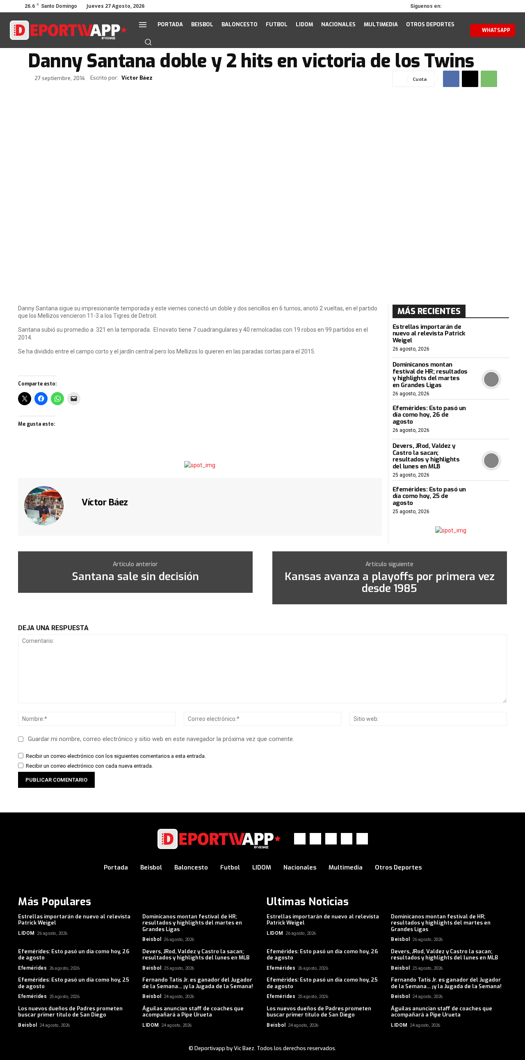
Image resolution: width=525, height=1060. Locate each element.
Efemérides (32, 968)
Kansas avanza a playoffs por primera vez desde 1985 (390, 582)
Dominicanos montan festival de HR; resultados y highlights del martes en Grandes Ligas (430, 374)
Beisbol (152, 939)
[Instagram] (466, 6)
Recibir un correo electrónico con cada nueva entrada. (89, 766)
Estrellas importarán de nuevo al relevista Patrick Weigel (429, 333)
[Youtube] (501, 6)
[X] (478, 6)
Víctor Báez (137, 78)
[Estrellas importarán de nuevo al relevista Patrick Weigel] (491, 338)
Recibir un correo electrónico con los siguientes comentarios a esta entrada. (116, 756)
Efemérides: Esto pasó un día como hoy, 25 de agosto (429, 496)
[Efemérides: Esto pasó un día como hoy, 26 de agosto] (491, 419)
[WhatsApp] (489, 6)
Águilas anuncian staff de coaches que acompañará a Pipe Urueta (193, 1012)
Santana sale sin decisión (135, 577)
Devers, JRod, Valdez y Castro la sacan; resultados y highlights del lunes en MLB (426, 456)
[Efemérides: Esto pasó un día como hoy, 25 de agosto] (491, 500)
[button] (148, 42)
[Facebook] (455, 6)
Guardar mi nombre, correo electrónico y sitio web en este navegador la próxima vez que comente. (161, 739)
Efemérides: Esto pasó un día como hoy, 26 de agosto (429, 415)
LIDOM (26, 933)
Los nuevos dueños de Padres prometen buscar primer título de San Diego (70, 1012)
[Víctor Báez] (48, 505)
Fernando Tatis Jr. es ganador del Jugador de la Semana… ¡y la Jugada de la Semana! (197, 983)
